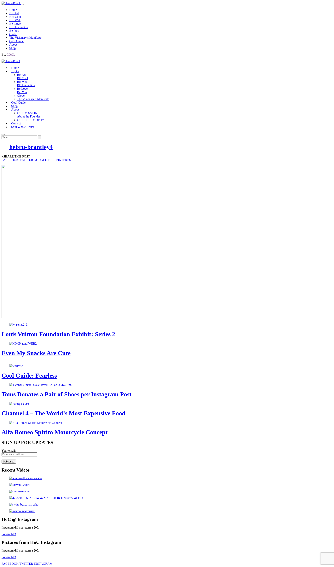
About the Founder (28, 116)
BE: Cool (15, 16)
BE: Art (14, 13)
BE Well (22, 81)
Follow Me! (9, 534)
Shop (12, 48)
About (13, 44)
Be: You (14, 30)
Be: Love (15, 23)
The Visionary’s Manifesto (25, 37)
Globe (13, 34)
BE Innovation (26, 85)
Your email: (9, 450)
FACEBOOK (10, 160)
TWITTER (26, 160)
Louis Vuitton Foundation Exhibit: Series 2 (58, 334)
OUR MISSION (27, 113)
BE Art (21, 74)
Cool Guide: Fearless (29, 375)
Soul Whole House (22, 127)
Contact (16, 123)
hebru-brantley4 (31, 146)
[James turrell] (167, 478)
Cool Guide (16, 41)
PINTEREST (64, 160)
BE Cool (22, 78)
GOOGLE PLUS (44, 160)
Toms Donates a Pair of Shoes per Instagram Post (66, 394)
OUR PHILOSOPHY (30, 120)
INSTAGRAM (43, 563)
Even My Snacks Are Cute (36, 353)
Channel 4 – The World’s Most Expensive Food (63, 413)
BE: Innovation (18, 27)
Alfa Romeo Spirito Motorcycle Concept (55, 432)
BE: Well (14, 20)
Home (13, 9)
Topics (15, 71)
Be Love (22, 88)
